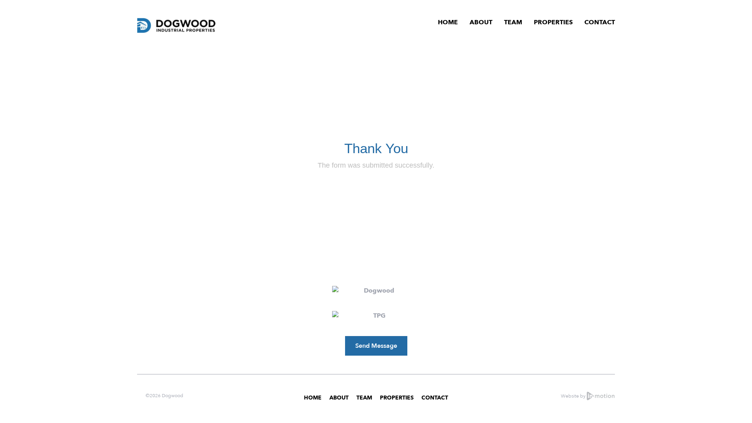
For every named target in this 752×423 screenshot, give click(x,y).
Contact (599, 22)
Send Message (376, 346)
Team (513, 22)
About (481, 22)
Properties (553, 22)
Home (448, 22)
